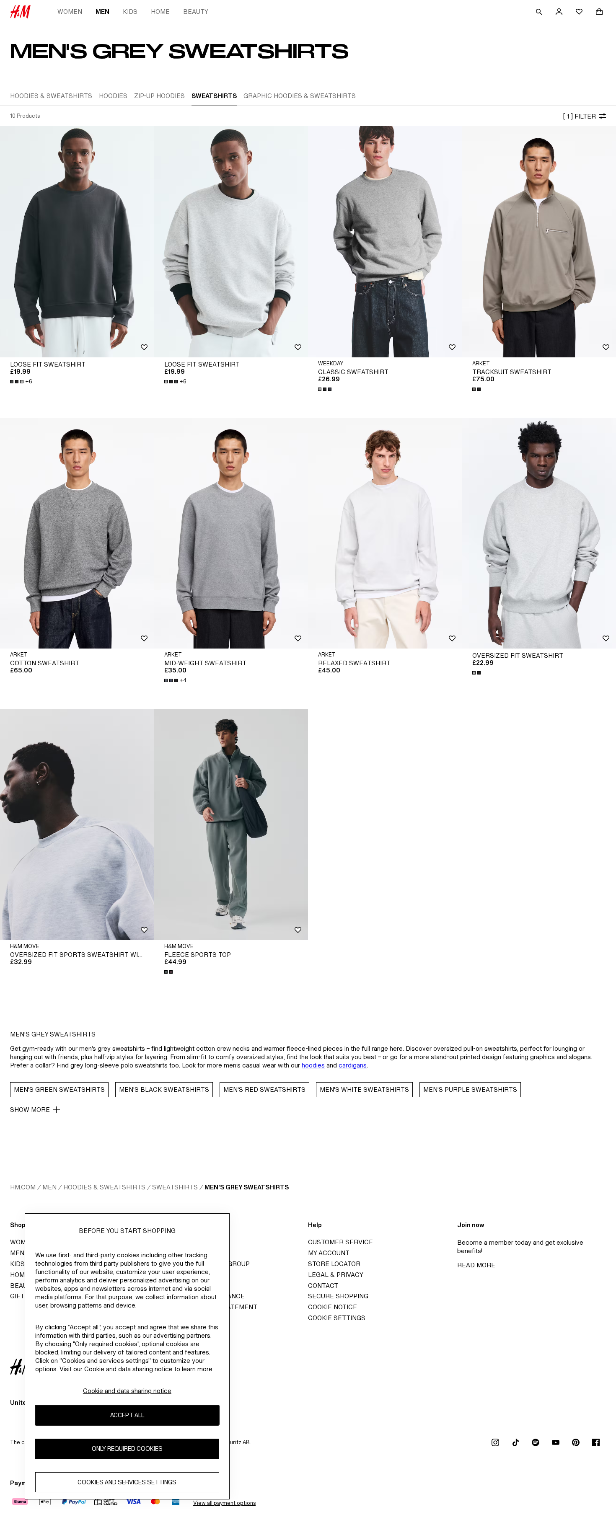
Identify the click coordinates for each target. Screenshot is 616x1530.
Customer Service (340, 1242)
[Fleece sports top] (231, 824)
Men (102, 11)
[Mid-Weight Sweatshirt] (231, 533)
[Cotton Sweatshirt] (77, 533)
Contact (323, 1285)
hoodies (313, 1065)
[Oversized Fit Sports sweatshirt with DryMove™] (77, 824)
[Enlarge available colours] (325, 389)
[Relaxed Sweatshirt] (385, 533)
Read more (476, 1265)
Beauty (195, 11)
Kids (130, 11)
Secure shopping (338, 1296)
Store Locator (334, 1263)
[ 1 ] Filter (579, 116)
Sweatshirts (175, 1187)
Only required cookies (127, 1448)
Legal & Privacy (335, 1274)
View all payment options (224, 1503)
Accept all (127, 1415)
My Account (328, 1252)
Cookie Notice (332, 1306)
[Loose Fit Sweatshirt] (77, 241)
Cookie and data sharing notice (127, 1390)
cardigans (353, 1065)
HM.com (23, 1187)
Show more (30, 1109)
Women (69, 11)
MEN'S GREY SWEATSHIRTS (246, 1187)
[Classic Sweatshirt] (385, 241)
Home (160, 11)
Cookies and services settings (127, 1482)
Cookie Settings (336, 1317)
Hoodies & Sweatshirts (104, 1187)
